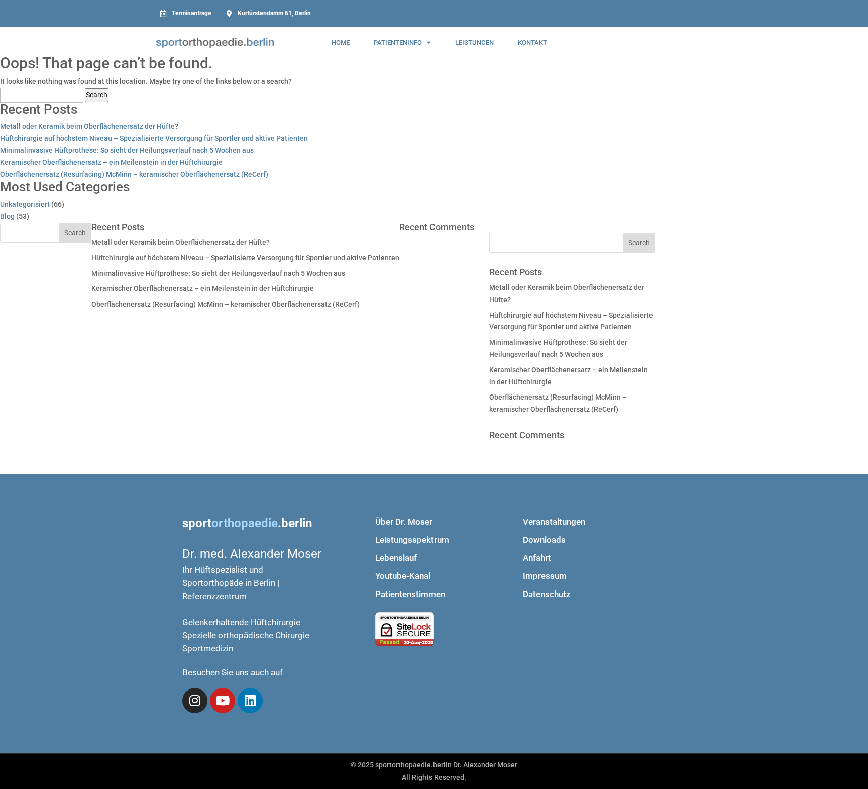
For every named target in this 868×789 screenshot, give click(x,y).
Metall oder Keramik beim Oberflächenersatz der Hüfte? (89, 126)
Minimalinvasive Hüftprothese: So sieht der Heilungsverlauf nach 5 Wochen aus (127, 150)
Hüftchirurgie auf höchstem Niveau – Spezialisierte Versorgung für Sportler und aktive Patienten (154, 138)
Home (341, 42)
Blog (7, 216)
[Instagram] (194, 700)
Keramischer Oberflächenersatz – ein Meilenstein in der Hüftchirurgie (111, 162)
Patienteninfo (398, 42)
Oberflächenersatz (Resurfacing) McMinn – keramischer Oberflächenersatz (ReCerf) (134, 174)
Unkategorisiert (25, 204)
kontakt (532, 42)
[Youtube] (222, 700)
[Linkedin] (250, 700)
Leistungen (474, 42)
